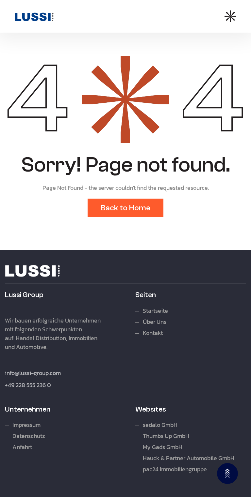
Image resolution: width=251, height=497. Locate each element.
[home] (34, 16)
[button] (230, 16)
